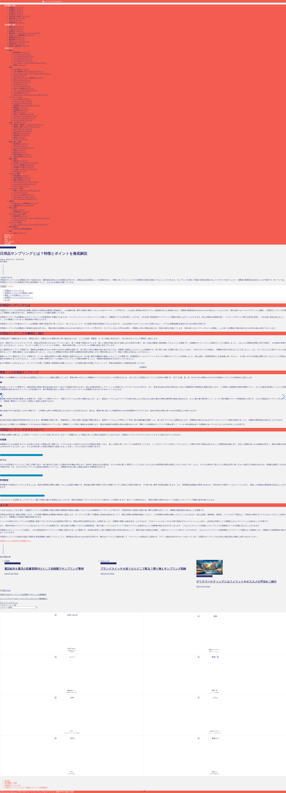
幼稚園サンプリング (16, 10)
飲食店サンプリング (20, 161)
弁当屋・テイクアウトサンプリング (25, 163)
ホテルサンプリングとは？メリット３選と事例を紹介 (21, 475)
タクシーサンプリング (21, 186)
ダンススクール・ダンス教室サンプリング (28, 78)
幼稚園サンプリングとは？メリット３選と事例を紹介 (21, 455)
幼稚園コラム (25, 541)
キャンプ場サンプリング (22, 99)
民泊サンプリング (19, 152)
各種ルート (8, 48)
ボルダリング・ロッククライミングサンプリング (30, 95)
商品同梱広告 (13, 226)
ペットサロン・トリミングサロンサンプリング (29, 63)
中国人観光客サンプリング (22, 156)
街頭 (10, 231)
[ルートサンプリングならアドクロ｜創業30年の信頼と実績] (52, 1)
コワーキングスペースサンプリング (25, 182)
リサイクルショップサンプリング (25, 199)
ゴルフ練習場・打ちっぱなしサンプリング (28, 71)
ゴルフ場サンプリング (21, 69)
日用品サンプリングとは (14, 290)
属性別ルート (9, 235)
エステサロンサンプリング (22, 129)
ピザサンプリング (19, 171)
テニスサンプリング (20, 84)
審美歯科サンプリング (17, 39)
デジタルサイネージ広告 (17, 214)
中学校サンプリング (16, 14)
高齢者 (11, 201)
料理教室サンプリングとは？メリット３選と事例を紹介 (22, 496)
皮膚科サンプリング (16, 31)
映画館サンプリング (20, 107)
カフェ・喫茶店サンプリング (23, 165)
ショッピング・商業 (16, 188)
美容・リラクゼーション (17, 122)
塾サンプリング (18, 209)
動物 (10, 50)
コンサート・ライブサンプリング (25, 116)
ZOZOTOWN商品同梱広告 (22, 229)
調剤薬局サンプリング (17, 44)
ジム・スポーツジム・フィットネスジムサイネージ (31, 218)
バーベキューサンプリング (22, 103)
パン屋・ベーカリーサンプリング (25, 169)
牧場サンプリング (19, 65)
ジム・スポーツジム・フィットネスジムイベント (30, 224)
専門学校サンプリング (17, 18)
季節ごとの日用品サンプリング (16, 295)
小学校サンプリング (16, 12)
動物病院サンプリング (21, 52)
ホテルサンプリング (20, 146)
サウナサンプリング (20, 139)
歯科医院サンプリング (17, 37)
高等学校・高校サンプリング (19, 16)
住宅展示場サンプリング (22, 178)
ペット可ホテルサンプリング (23, 56)
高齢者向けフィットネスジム (23, 205)
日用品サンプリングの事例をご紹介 (18, 293)
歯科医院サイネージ (20, 216)
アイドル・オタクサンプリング (24, 118)
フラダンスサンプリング (22, 82)
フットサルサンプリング (22, 86)
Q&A (6, 239)
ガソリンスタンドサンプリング (24, 197)
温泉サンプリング (19, 137)
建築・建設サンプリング (22, 180)
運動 (10, 67)
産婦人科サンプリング (17, 27)
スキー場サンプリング (21, 93)
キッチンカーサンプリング (22, 120)
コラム (8, 541)
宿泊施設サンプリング (21, 144)
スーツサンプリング (20, 192)
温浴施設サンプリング (21, 135)
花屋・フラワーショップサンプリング (26, 190)
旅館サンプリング (19, 150)
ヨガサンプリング (19, 76)
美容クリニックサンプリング (19, 42)
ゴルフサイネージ (19, 220)
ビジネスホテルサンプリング (23, 148)
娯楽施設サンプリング (21, 110)
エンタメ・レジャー (16, 97)
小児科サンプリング (16, 29)
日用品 (2, 541)
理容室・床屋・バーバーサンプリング (26, 127)
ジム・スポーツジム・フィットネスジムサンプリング (32, 73)
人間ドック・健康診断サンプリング (21, 35)
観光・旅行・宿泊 (15, 141)
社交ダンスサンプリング (22, 80)
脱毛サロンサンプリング (22, 133)
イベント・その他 (15, 222)
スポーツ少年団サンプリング (23, 88)
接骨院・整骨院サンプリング (19, 46)
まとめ (7, 300)
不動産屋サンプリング (21, 175)
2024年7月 (15, 541)
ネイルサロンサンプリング (22, 131)
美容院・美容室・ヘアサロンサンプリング (28, 124)
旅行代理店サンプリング (22, 154)
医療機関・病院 (9, 25)
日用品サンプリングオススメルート (18, 298)
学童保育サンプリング (17, 22)
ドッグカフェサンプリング (22, 59)
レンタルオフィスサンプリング (24, 184)
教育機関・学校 (9, 5)
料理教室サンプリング (21, 212)
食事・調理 (13, 158)
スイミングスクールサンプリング (25, 90)
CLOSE (3, 286)
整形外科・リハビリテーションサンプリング (24, 33)
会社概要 (7, 243)
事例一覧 (7, 237)
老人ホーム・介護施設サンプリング (25, 203)
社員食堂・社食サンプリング (23, 167)
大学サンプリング (15, 20)
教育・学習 (13, 207)
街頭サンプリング (19, 233)
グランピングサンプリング (22, 101)
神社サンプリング (19, 112)
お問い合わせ (9, 241)
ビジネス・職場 (14, 173)
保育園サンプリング (16, 8)
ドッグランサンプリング (22, 54)
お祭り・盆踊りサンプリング (23, 114)
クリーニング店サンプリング (23, 195)
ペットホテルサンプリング (22, 61)
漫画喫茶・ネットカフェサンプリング (26, 105)
